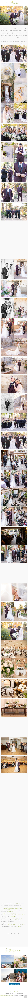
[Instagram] (17, 991)
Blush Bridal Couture (12, 924)
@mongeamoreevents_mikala (10, 913)
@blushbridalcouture (22, 924)
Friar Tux (16, 926)
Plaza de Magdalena (8, 908)
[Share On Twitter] (11, 933)
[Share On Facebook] (8, 933)
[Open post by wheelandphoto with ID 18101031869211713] (7, 975)
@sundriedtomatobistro (20, 909)
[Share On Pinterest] (15, 933)
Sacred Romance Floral (10, 914)
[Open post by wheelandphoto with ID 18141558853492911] (20, 961)
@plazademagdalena (17, 908)
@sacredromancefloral (20, 914)
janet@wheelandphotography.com (6, 995)
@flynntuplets (18, 919)
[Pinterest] (14, 991)
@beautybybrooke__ (17, 918)
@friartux (20, 926)
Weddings (13, 21)
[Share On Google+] (18, 933)
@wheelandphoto (10, 923)
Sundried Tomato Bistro (10, 909)
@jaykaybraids (13, 916)
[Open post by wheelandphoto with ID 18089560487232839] (7, 961)
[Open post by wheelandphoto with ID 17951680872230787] (20, 975)
